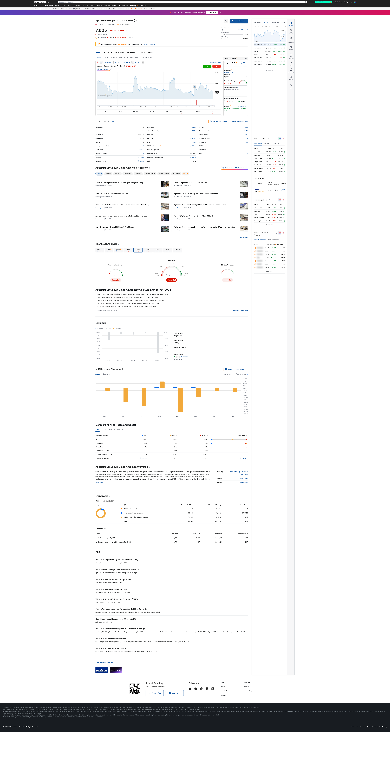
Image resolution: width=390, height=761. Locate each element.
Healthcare (244, 478)
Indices (266, 22)
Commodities (275, 22)
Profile (106, 57)
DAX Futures (258, 61)
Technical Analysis (106, 243)
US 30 (256, 51)
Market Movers (260, 138)
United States (243, 482)
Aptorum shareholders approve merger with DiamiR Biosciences (121, 216)
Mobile (223, 687)
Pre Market (102, 38)
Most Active (258, 143)
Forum (150, 52)
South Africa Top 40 (260, 45)
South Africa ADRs (90, 9)
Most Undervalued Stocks (261, 233)
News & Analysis (118, 52)
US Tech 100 (258, 58)
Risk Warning (383, 727)
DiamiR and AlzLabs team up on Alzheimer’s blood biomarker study (122, 205)
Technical (141, 52)
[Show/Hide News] (143, 62)
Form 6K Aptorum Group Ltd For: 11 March (190, 183)
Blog (222, 682)
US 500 (256, 54)
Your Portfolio (225, 691)
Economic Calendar (110, 6)
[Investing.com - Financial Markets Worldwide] (42, 2)
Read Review (283, 190)
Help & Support (249, 691)
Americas (99, 9)
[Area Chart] (101, 62)
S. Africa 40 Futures (260, 48)
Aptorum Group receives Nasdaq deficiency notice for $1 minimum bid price (204, 227)
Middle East (112, 9)
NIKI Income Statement (109, 369)
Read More (99, 482)
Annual (97, 374)
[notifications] (351, 2)
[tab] (99, 250)
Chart (106, 52)
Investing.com (99, 208)
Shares (37, 9)
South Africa (56, 9)
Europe (105, 9)
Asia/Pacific (121, 9)
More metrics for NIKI (240, 121)
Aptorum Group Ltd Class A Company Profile (121, 466)
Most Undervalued (260, 239)
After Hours (64, 9)
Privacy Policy (371, 727)
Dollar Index (258, 64)
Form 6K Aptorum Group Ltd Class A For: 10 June (114, 227)
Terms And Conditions (357, 727)
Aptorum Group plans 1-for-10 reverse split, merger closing (119, 183)
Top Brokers (259, 178)
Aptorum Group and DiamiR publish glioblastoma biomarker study (200, 205)
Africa (127, 9)
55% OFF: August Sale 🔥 (323, 2)
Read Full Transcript (240, 310)
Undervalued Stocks (149, 9)
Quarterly (106, 374)
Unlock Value (242, 30)
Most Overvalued (273, 239)
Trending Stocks (261, 200)
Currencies (257, 22)
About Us (247, 682)
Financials (131, 52)
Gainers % (267, 143)
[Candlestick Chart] (97, 62)
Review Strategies (149, 44)
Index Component (147, 57)
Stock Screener (123, 6)
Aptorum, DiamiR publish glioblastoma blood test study (196, 194)
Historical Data (123, 57)
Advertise (247, 687)
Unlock (144, 458)
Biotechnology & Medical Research (239, 473)
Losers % (276, 143)
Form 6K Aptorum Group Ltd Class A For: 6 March (193, 216)
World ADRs (79, 9)
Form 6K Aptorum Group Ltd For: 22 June (111, 194)
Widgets (223, 695)
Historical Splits (134, 57)
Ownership (113, 57)
